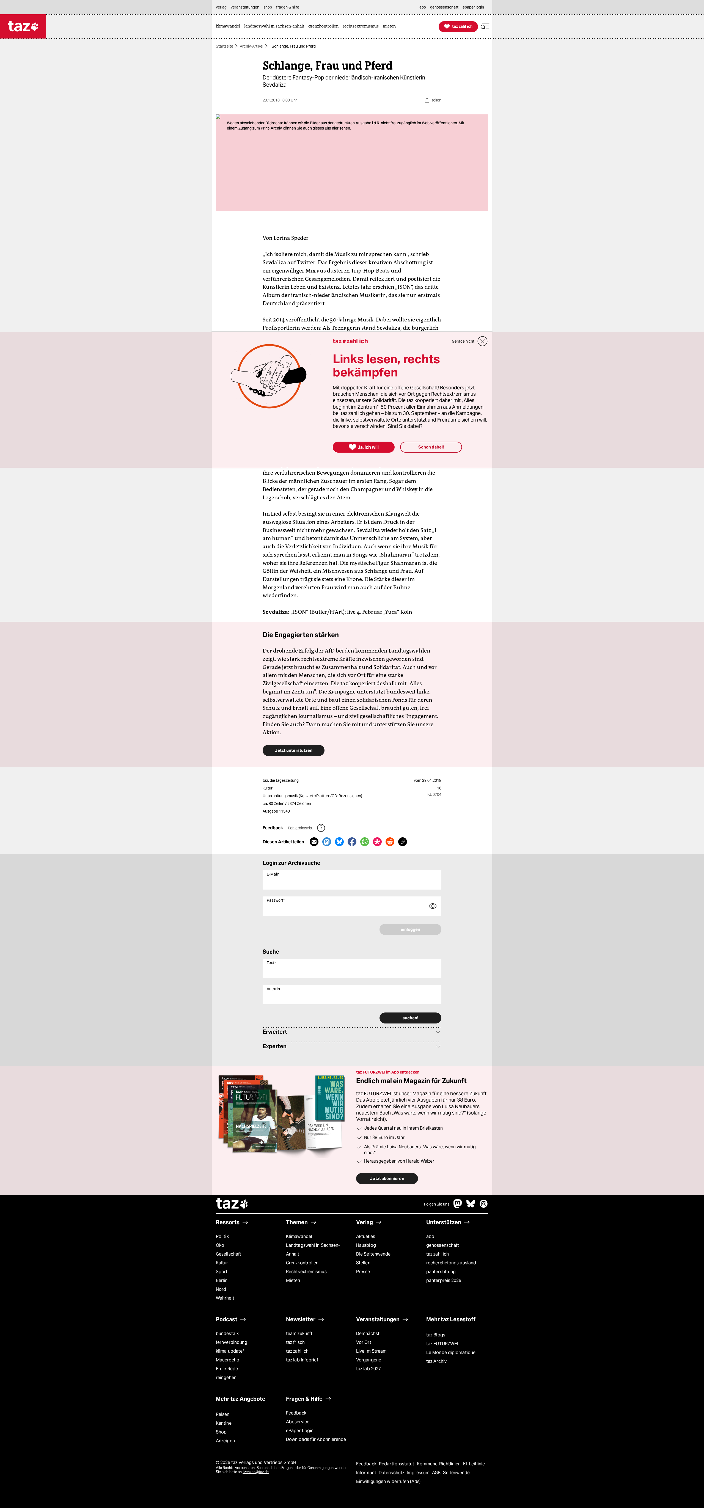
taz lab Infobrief (302, 1360)
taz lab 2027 (368, 1369)
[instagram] (483, 1206)
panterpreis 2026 (443, 1280)
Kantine (224, 1423)
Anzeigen (225, 1441)
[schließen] (482, 341)
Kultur (222, 1263)
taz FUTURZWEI (442, 1344)
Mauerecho (227, 1360)
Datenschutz (392, 1473)
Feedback (296, 1413)
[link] (229, 26)
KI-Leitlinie (474, 1464)
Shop (221, 1432)
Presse (363, 1272)
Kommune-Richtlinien (439, 1464)
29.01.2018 (431, 780)
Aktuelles (365, 1236)
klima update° (230, 1351)
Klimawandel (299, 1236)
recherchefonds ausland (451, 1263)
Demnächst (368, 1333)
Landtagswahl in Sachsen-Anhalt (313, 1249)
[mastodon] (457, 1206)
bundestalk (227, 1333)
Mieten (293, 1280)
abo (430, 1236)
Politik (222, 1236)
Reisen (223, 1414)
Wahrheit (225, 1298)
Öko (220, 1245)
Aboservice (297, 1422)
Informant (366, 1473)
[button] (485, 26)
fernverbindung (231, 1342)
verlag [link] (221, 7)
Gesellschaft (228, 1254)
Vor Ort (363, 1342)
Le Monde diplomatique (450, 1352)
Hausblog (366, 1245)
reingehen (226, 1377)
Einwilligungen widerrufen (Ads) (388, 1481)
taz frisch (295, 1342)
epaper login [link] (473, 7)
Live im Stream (371, 1351)
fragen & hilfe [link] (287, 7)
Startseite (224, 46)
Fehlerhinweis (300, 827)
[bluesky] (470, 1206)
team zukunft (299, 1333)
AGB (437, 1473)
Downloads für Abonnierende (316, 1439)
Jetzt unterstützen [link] (293, 750)
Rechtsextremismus (306, 1272)
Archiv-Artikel (251, 46)
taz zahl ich (437, 1254)
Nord (221, 1289)
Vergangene (368, 1360)
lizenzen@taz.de (256, 1472)
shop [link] (267, 7)
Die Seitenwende (373, 1254)
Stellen (363, 1263)
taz (232, 1204)
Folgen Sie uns (436, 1204)
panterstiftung (441, 1272)
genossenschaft (442, 1245)
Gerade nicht (463, 341)
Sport (221, 1272)
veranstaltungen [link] (245, 7)
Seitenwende (456, 1473)
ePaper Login (300, 1430)
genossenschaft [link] (444, 7)
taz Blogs (435, 1335)
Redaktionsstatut (397, 1464)
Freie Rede (227, 1369)
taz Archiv (436, 1361)
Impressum (419, 1473)
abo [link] (422, 7)
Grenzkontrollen (302, 1263)
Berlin (222, 1280)
